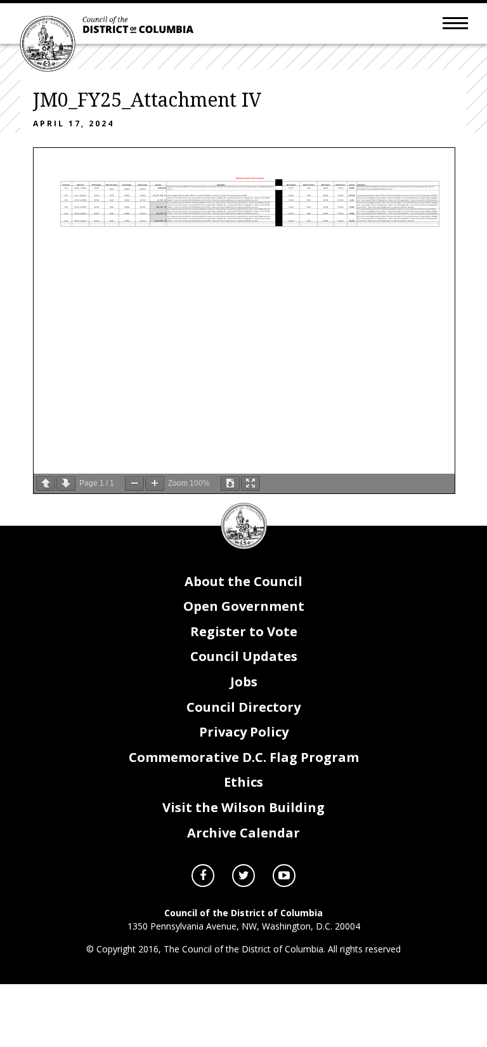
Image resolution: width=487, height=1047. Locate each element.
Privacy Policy (244, 731)
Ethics (243, 781)
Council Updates (243, 656)
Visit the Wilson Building (243, 807)
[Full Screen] (250, 483)
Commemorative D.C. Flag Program (244, 757)
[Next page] (65, 483)
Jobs (243, 681)
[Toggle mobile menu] (455, 22)
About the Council (243, 581)
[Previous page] (45, 483)
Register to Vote (243, 631)
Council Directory (243, 707)
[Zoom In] (154, 483)
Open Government (243, 606)
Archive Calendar (243, 832)
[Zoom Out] (134, 483)
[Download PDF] (230, 483)
